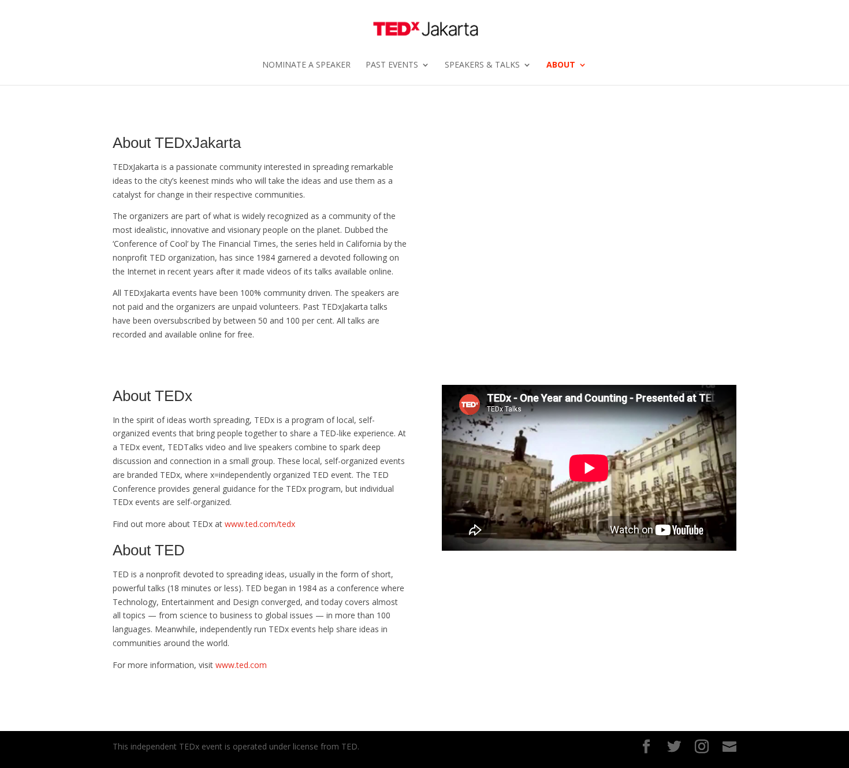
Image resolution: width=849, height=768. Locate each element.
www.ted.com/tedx (260, 523)
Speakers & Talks (482, 65)
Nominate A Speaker (306, 65)
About (560, 65)
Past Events (392, 65)
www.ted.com (241, 664)
